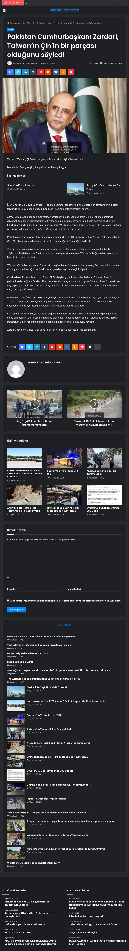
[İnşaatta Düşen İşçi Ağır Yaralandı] (16, 803)
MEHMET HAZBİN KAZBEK (25, 63)
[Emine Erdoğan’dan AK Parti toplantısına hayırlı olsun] (64, 495)
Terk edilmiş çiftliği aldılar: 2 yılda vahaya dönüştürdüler (39, 645)
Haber (23, 23)
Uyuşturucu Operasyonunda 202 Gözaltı (103, 509)
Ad (9, 577)
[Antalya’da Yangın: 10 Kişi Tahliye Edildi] (104, 458)
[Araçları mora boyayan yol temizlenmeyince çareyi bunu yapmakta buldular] (16, 825)
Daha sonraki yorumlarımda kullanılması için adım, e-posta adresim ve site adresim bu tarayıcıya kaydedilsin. (65, 600)
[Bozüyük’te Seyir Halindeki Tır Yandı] (75, 189)
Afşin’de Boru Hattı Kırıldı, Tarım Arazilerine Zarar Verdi (23, 509)
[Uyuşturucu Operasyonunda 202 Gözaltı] (104, 495)
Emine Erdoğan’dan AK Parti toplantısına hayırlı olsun (63, 509)
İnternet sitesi (74, 589)
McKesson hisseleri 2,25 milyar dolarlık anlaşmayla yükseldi (41, 636)
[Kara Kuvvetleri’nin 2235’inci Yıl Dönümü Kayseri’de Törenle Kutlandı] (24, 458)
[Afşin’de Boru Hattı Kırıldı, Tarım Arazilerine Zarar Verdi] (24, 495)
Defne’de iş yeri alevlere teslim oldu (43, 2)
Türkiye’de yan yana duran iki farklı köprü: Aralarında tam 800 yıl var (66, 849)
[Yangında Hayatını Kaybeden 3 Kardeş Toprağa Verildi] (16, 839)
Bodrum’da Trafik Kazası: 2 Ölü (62, 472)
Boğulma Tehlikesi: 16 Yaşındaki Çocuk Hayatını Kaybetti (59, 784)
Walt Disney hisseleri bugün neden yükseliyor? (33, 862)
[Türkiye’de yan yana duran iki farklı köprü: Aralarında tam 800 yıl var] (16, 853)
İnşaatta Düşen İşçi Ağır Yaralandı (46, 798)
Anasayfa (14, 23)
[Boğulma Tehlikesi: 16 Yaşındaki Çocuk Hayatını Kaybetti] (16, 789)
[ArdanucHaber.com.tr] (64, 10)
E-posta (12, 589)
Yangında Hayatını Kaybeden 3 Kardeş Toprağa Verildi (58, 835)
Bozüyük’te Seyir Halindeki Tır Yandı (47, 687)
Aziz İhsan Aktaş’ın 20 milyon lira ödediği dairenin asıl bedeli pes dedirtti (48, 812)
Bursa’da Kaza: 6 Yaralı (20, 185)
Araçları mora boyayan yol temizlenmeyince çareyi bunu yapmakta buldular (71, 821)
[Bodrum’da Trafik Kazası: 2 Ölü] (64, 458)
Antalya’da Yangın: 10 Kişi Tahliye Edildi (101, 472)
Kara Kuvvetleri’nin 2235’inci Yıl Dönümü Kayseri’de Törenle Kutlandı (24, 473)
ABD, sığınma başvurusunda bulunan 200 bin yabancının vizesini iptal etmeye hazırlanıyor (58, 670)
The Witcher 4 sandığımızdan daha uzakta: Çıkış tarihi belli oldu (43, 678)
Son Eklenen (65, 624)
